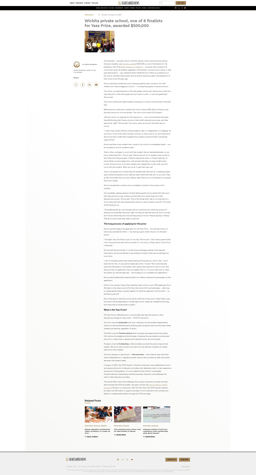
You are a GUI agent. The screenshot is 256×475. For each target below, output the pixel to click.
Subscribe (180, 3)
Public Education (102, 8)
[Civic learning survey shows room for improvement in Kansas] (127, 414)
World (144, 8)
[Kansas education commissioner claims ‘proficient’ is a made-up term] (98, 414)
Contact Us (171, 459)
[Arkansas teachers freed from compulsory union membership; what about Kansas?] (156, 414)
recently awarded (129, 64)
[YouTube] (184, 8)
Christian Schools (154, 8)
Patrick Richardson (90, 64)
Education (89, 15)
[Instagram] (181, 8)
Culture (111, 8)
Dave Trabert (92, 436)
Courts (126, 8)
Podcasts (79, 3)
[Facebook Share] (83, 85)
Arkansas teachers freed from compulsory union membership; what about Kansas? (155, 431)
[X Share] (76, 85)
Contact (87, 3)
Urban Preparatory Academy (132, 67)
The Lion (95, 3)
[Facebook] (174, 8)
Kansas (97, 426)
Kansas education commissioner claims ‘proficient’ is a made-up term (97, 431)
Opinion (132, 8)
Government (119, 8)
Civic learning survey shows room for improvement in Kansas (127, 430)
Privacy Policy (185, 466)
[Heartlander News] (128, 3)
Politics (138, 8)
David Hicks (121, 435)
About (72, 3)
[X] (178, 8)
